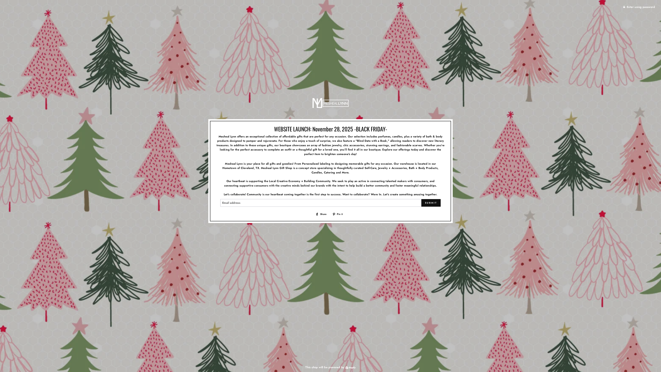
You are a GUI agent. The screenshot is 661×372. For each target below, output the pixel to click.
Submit (431, 202)
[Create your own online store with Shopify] (350, 367)
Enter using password (641, 7)
